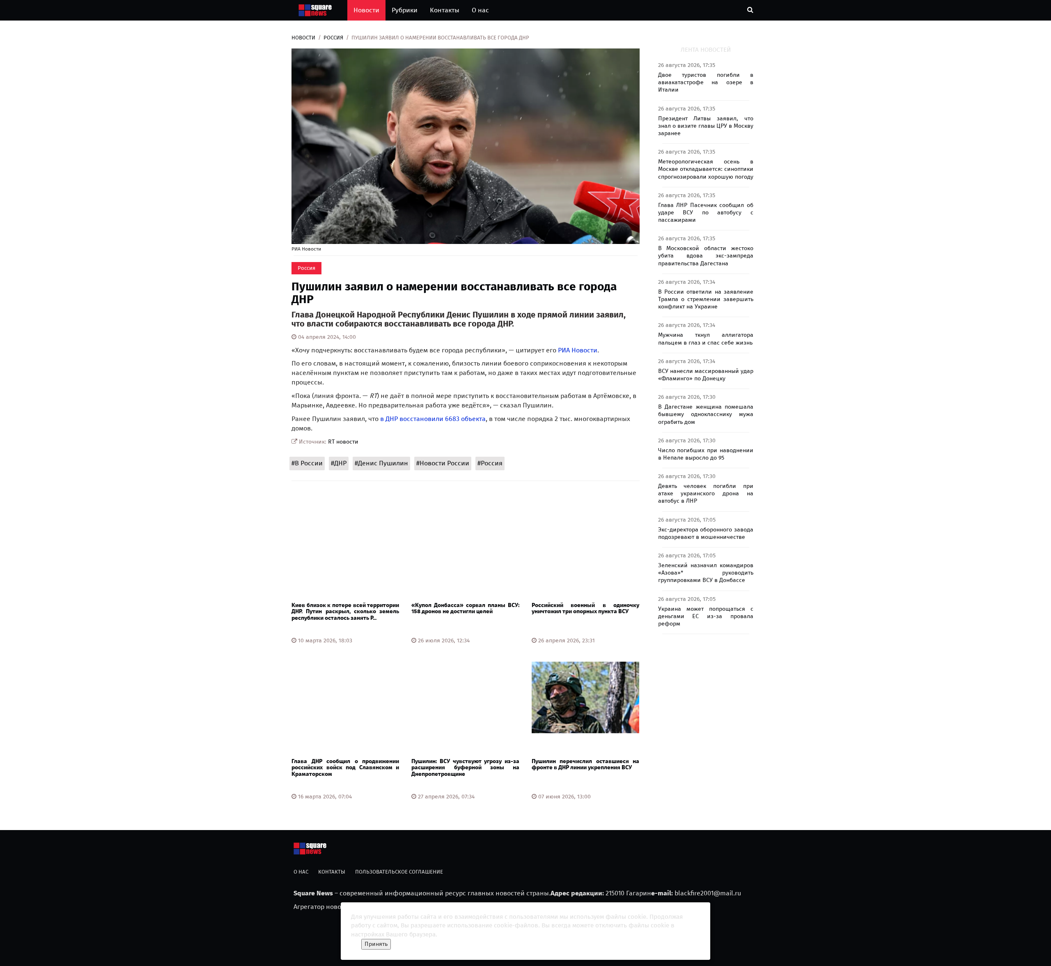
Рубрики (405, 10)
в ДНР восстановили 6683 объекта (433, 419)
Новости (366, 10)
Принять (376, 944)
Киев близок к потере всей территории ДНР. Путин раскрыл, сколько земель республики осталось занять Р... (345, 611)
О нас (480, 10)
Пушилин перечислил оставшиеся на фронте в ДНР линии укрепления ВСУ (585, 764)
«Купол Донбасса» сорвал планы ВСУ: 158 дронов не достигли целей (465, 608)
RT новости (343, 441)
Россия (333, 37)
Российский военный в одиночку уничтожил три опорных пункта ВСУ (585, 608)
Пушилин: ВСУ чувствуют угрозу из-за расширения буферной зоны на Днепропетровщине (465, 767)
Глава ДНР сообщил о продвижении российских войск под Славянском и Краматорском (345, 767)
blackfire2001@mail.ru (708, 893)
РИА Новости (577, 350)
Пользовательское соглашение (399, 872)
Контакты (444, 10)
